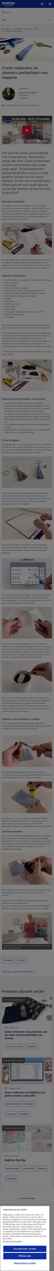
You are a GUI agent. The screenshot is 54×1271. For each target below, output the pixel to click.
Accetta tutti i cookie (25, 1249)
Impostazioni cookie (25, 1263)
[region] (25, 1238)
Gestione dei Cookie (12, 1241)
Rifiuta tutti (25, 1256)
